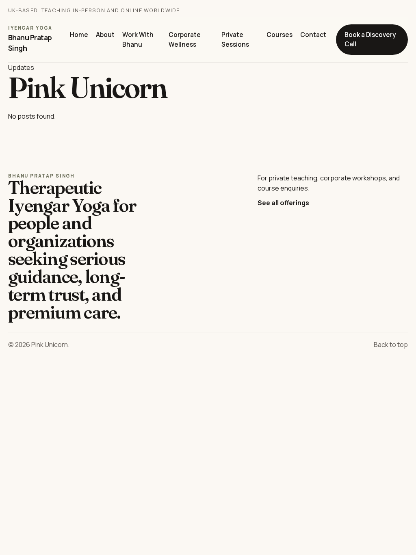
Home (79, 34)
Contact (313, 34)
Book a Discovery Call (370, 39)
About (105, 34)
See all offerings (283, 202)
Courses (279, 34)
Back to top (391, 344)
